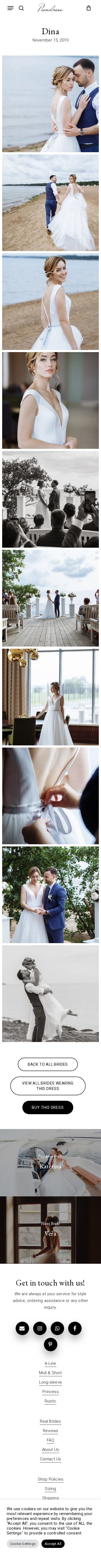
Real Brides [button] (50, 1421)
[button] (10, 8)
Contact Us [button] (50, 1459)
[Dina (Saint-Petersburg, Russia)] (50, 993)
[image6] (50, 103)
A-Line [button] (50, 1363)
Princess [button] (50, 1391)
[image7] (50, 202)
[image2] (50, 697)
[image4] (50, 894)
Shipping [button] (50, 1498)
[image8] (50, 301)
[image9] (50, 400)
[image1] (50, 598)
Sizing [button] (50, 1488)
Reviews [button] (50, 1430)
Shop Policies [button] (51, 1479)
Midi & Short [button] (50, 1372)
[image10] (50, 499)
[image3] (50, 796)
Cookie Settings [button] (23, 1544)
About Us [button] (50, 1449)
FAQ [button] (50, 1440)
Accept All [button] (53, 1544)
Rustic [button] (50, 1401)
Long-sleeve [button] (50, 1382)
